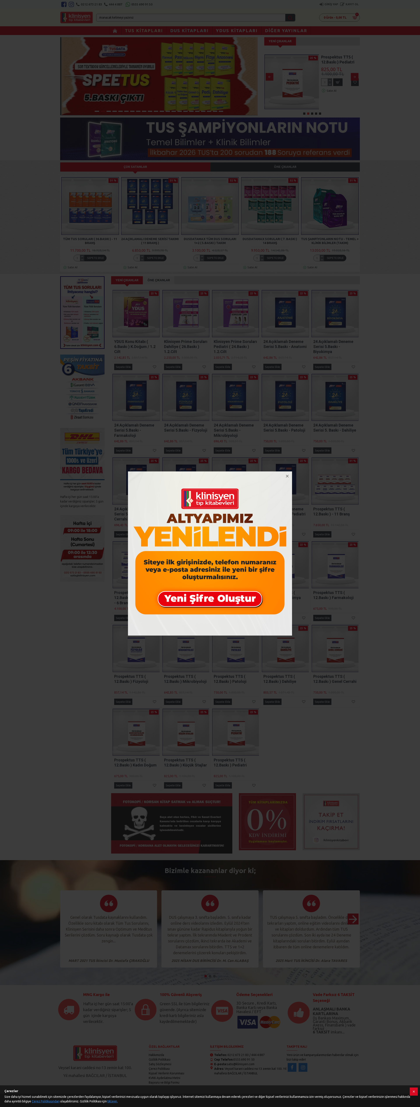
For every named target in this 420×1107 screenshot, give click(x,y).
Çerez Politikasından (46, 1101)
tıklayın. (112, 1101)
